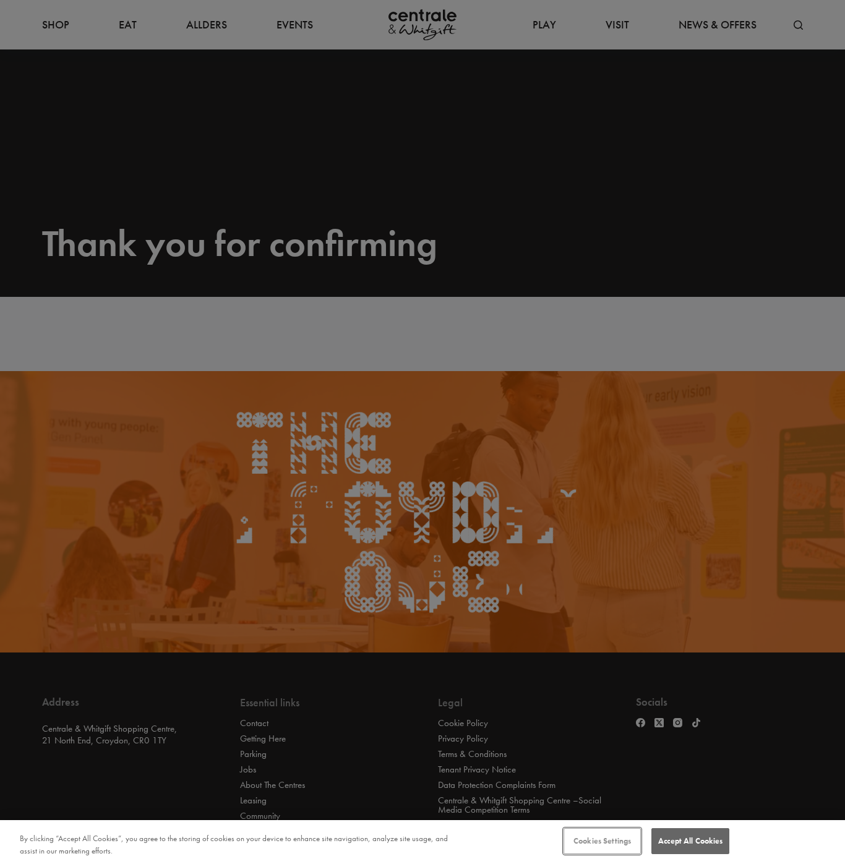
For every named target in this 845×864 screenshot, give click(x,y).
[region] (422, 842)
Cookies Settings (602, 841)
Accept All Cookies (690, 841)
